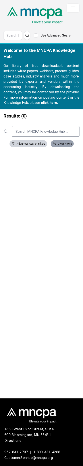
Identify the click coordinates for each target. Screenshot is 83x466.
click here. (49, 103)
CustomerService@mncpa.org (28, 458)
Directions (12, 440)
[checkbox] (36, 35)
